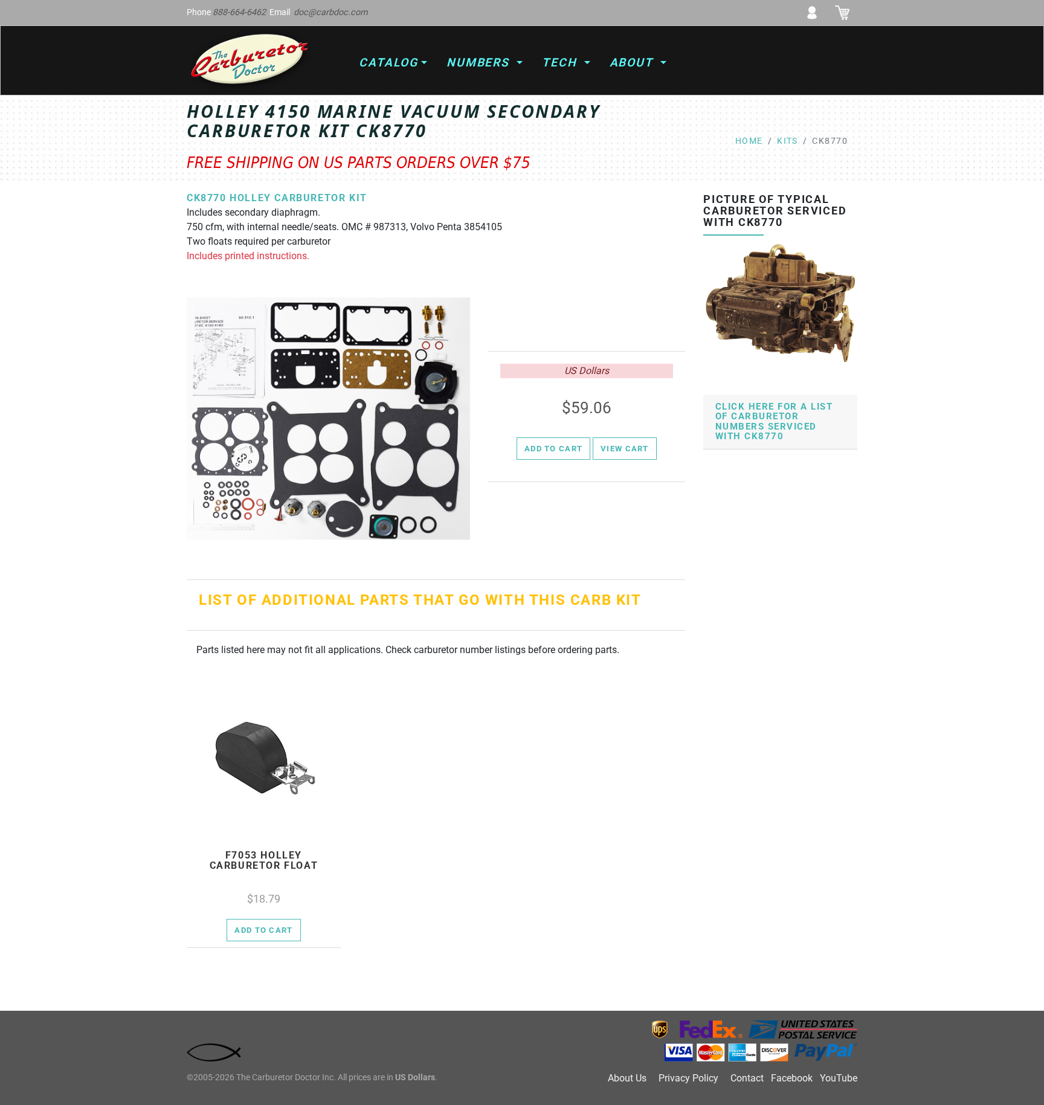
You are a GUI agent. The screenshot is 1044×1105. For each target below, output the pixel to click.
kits (787, 141)
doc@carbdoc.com (331, 12)
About (634, 62)
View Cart (625, 448)
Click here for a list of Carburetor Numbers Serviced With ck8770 (774, 422)
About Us (627, 1078)
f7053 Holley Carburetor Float (264, 860)
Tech (561, 62)
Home (749, 141)
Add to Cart (553, 448)
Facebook (792, 1078)
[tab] (780, 422)
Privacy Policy (688, 1078)
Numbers (480, 62)
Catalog (388, 62)
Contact (747, 1078)
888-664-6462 (239, 12)
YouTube (838, 1078)
